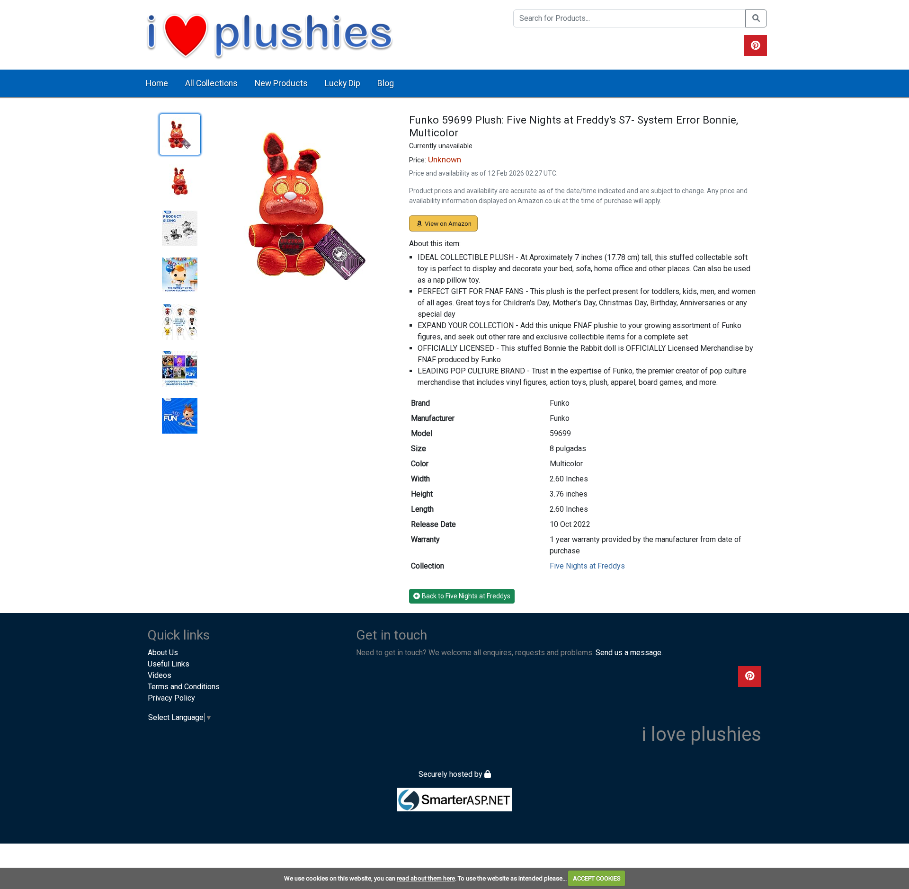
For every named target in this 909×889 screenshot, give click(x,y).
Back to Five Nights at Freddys (466, 596)
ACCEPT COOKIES (597, 878)
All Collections (211, 83)
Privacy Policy (171, 697)
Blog (385, 83)
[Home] (269, 34)
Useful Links (168, 663)
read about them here (426, 878)
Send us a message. (629, 652)
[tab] (180, 134)
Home (157, 83)
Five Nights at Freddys (587, 565)
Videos (159, 675)
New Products (281, 83)
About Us (163, 652)
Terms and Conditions (184, 686)
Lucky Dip (342, 83)
